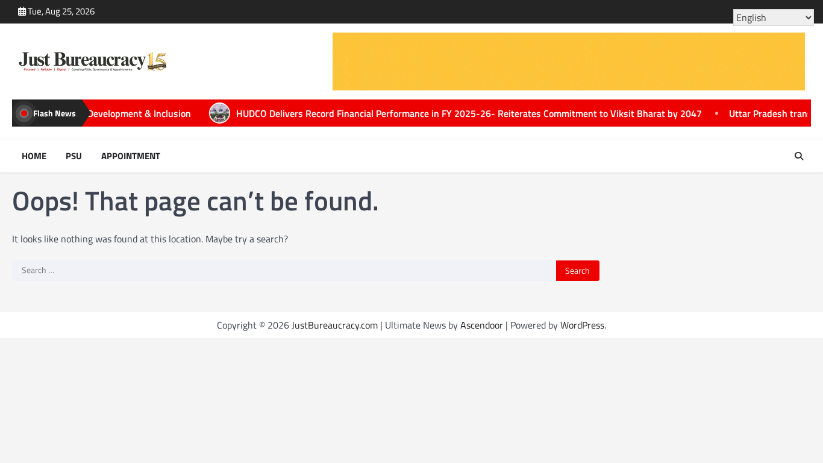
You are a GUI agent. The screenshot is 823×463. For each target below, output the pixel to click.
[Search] (799, 156)
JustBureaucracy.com (335, 325)
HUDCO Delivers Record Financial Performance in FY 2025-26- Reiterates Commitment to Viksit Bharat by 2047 (434, 113)
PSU (74, 156)
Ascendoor (481, 325)
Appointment (130, 156)
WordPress (582, 325)
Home (34, 156)
